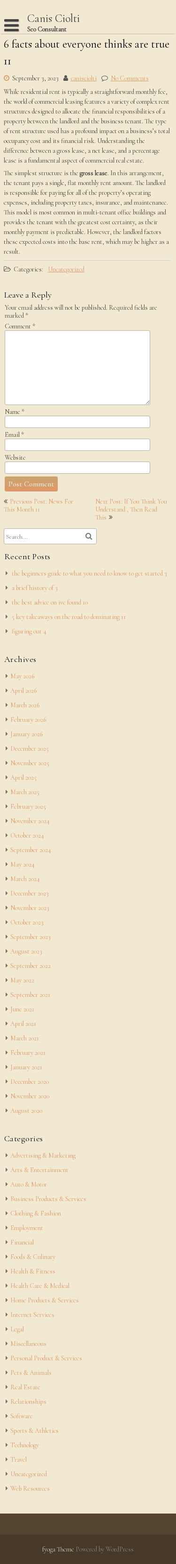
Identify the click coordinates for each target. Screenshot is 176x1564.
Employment (26, 1228)
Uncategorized (66, 269)
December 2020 (29, 1082)
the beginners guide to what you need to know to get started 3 (89, 573)
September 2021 (30, 995)
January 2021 (26, 1067)
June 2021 (22, 1009)
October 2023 (27, 922)
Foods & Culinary (32, 1257)
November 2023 (29, 908)
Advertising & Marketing (43, 1155)
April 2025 (23, 778)
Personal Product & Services (46, 1358)
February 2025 (28, 806)
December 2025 (29, 749)
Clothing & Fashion (35, 1213)
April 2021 (23, 1024)
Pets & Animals (31, 1373)
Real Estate (25, 1387)
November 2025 (29, 763)
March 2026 (24, 705)
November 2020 (29, 1096)
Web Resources (30, 1489)
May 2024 (22, 864)
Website (15, 458)
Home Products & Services (44, 1300)
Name (14, 412)
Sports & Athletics (34, 1431)
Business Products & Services (48, 1199)
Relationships (28, 1402)
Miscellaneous (28, 1344)
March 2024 (25, 879)
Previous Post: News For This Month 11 (38, 505)
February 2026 (28, 720)
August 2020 (26, 1111)
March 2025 (24, 792)
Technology (24, 1445)
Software (21, 1416)
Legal (17, 1329)
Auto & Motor (28, 1184)
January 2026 (26, 734)
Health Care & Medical (39, 1286)
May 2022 (22, 980)
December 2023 (29, 893)
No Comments (130, 78)
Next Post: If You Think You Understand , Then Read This (131, 509)
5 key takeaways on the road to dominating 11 (69, 617)
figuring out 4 (29, 631)
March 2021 (24, 1038)
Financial (22, 1242)
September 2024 (30, 850)
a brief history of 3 (35, 588)
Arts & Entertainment (39, 1170)
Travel (18, 1460)
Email (14, 435)
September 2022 (30, 966)
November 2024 (30, 821)
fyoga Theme (59, 1549)
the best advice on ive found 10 (50, 602)
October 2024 (27, 835)
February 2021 (28, 1053)
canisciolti (84, 78)
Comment (20, 326)
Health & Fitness (32, 1271)
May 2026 (22, 676)
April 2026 (23, 691)
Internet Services (32, 1315)
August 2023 (26, 951)
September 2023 (30, 937)
